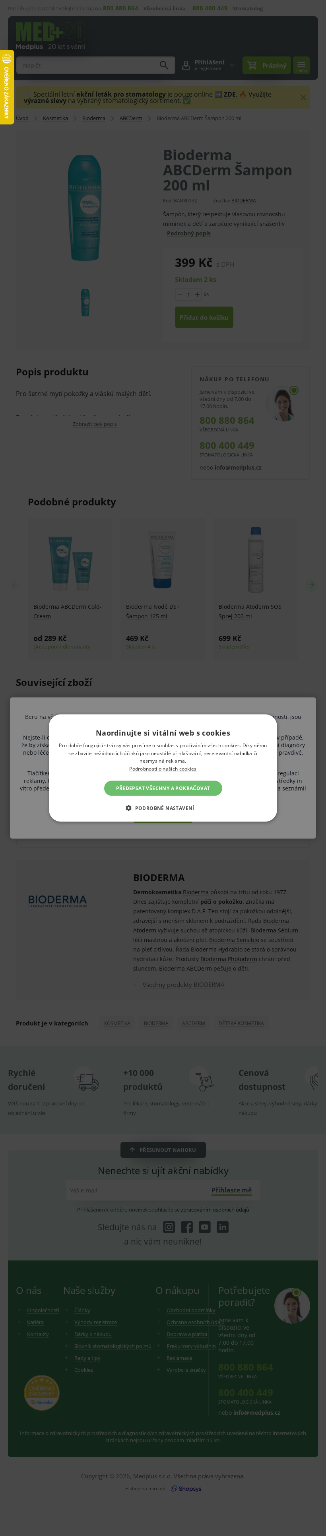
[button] (163, 808)
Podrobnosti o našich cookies (162, 768)
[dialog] (163, 768)
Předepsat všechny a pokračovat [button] (163, 788)
